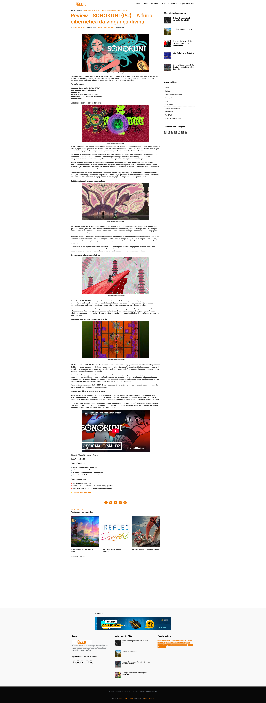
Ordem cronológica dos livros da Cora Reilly (182, 19)
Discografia (169, 98)
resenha (79, 10)
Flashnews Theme (126, 698)
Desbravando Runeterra (173, 94)
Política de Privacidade (148, 691)
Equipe (118, 691)
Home (138, 3)
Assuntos (164, 3)
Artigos (99, 27)
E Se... (167, 101)
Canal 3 (167, 87)
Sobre (111, 691)
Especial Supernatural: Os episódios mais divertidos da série (183, 67)
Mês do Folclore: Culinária (183, 53)
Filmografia (169, 111)
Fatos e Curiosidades (172, 108)
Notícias (174, 3)
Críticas (145, 3)
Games (105, 27)
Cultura (167, 91)
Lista (159, 645)
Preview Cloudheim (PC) (182, 29)
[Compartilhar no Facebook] (106, 502)
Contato (135, 691)
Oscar (190, 645)
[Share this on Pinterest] (115, 502)
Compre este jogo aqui (82, 492)
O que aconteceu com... (173, 118)
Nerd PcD (168, 115)
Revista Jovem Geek (79, 27)
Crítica (167, 640)
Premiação (161, 647)
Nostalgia (166, 645)
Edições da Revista (187, 3)
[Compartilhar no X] (110, 502)
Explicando (169, 105)
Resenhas (154, 3)
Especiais (161, 643)
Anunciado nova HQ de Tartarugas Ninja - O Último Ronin (182, 43)
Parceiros (126, 691)
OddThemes (149, 698)
